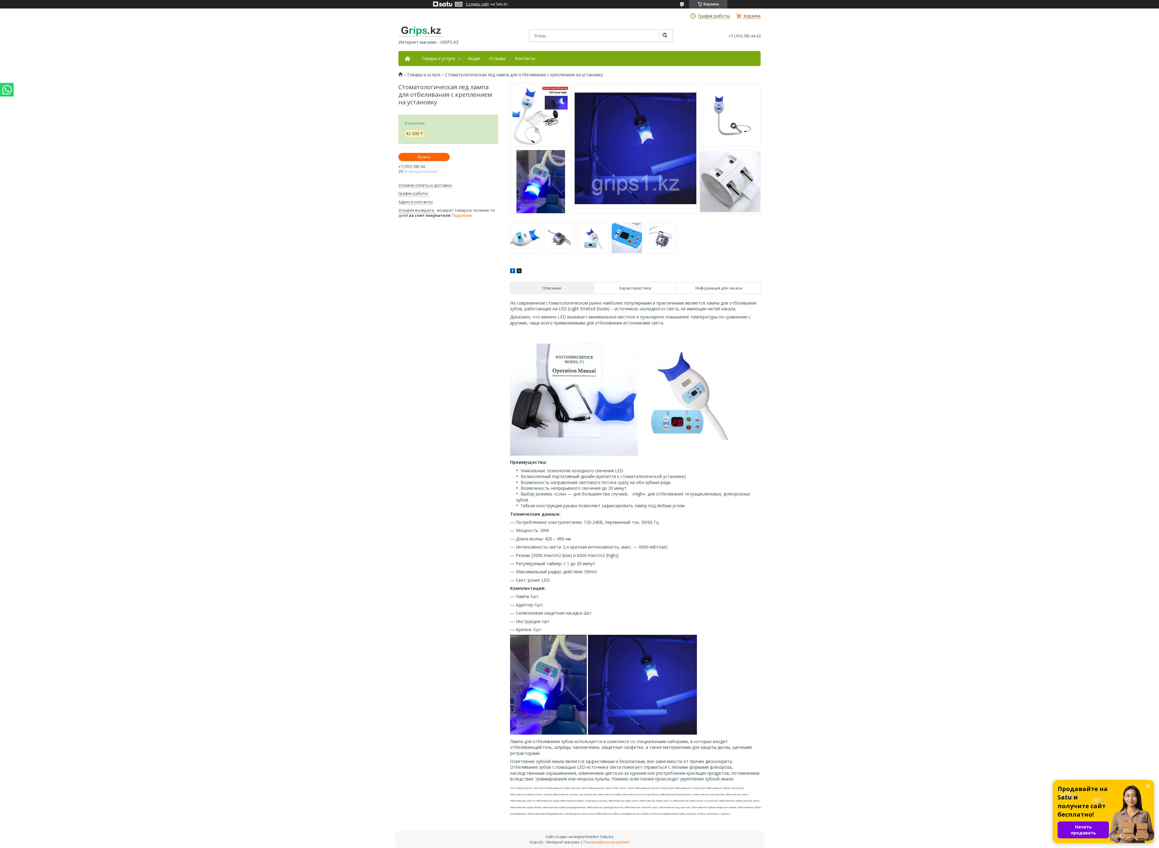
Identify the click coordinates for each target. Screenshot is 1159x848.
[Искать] (664, 35)
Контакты (525, 58)
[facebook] (512, 271)
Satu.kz (607, 836)
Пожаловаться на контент (606, 842)
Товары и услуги (438, 58)
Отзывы (497, 58)
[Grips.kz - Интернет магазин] (421, 31)
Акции (474, 58)
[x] (519, 271)
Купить (424, 157)
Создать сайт (477, 4)
